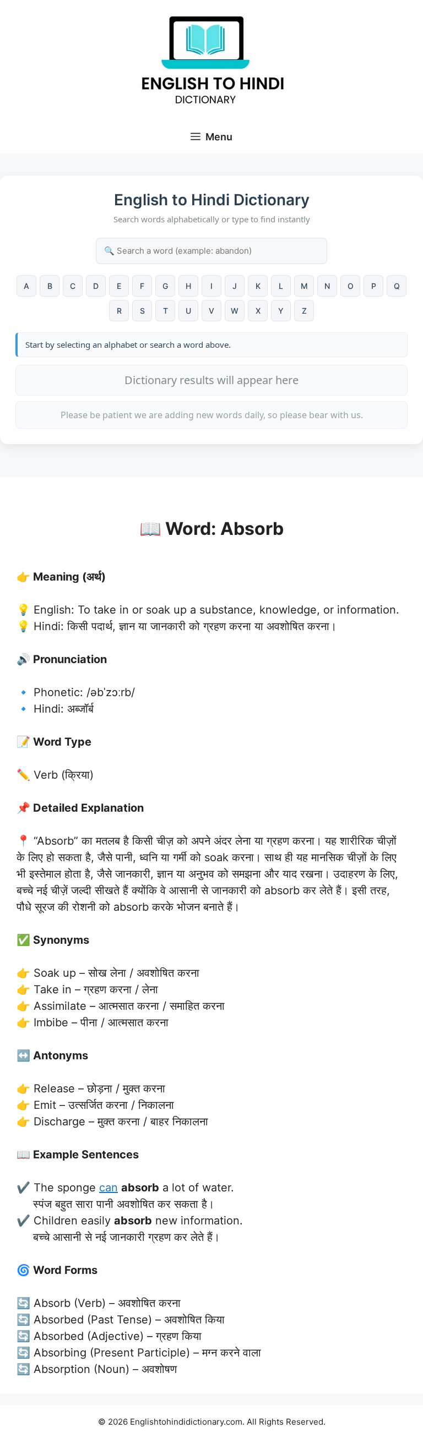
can (108, 1187)
